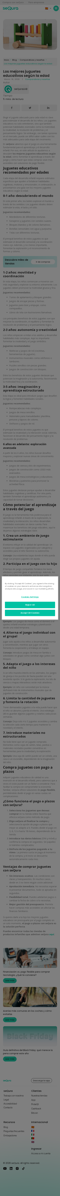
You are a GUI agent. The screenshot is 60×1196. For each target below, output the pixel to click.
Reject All (30, 604)
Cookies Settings (30, 597)
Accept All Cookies (30, 613)
